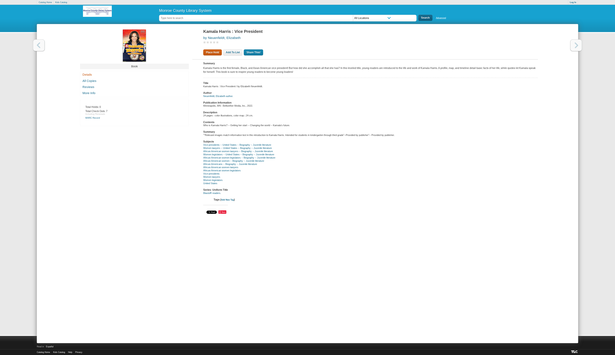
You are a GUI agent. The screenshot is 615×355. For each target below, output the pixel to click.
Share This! (253, 52)
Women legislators (213, 180)
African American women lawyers (220, 167)
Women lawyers (211, 176)
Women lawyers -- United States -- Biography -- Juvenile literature (237, 148)
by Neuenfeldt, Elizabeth (222, 38)
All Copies (89, 81)
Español (49, 346)
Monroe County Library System (185, 10)
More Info (88, 93)
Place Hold (212, 52)
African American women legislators (222, 170)
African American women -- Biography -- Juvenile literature (233, 160)
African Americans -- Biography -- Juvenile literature (230, 164)
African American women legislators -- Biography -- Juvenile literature (239, 157)
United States (210, 183)
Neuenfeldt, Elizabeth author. (218, 96)
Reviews (88, 87)
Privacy (78, 352)
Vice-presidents (211, 173)
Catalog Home (45, 2)
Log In (573, 2)
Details (87, 74)
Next (576, 45)
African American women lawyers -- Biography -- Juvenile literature (238, 151)
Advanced (441, 18)
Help (70, 352)
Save (224, 212)
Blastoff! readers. (212, 193)
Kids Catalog (61, 2)
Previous (39, 45)
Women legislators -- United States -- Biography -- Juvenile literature (238, 154)
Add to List (233, 52)
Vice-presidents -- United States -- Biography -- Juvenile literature (237, 144)
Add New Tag (227, 200)
